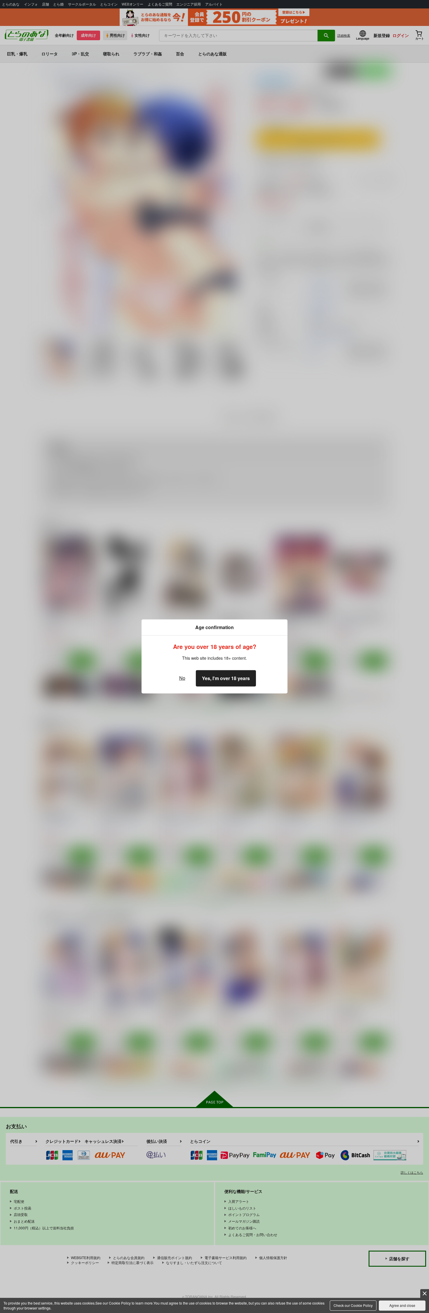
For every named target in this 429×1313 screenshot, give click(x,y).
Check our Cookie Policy (353, 1305)
